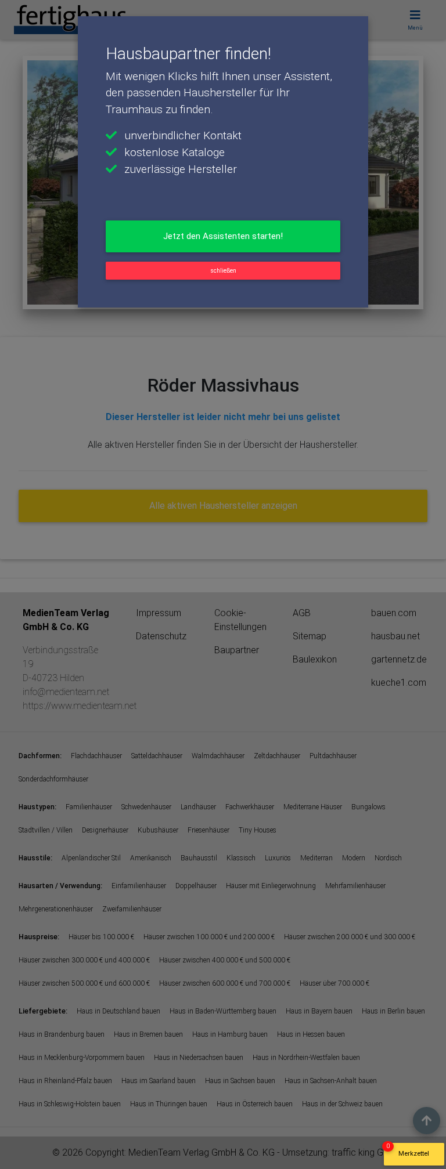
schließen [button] (223, 270)
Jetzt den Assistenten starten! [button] (223, 236)
